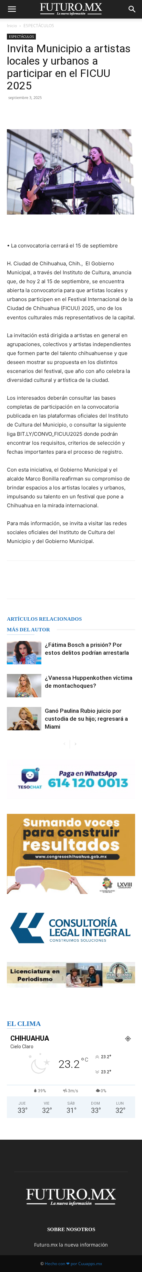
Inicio (12, 26)
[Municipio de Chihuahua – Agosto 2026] (71, 779)
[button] (12, 9)
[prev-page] (64, 744)
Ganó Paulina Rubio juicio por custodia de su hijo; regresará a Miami (86, 718)
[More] (86, 113)
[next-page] (75, 744)
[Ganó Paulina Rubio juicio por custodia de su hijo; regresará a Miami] (24, 719)
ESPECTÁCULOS (38, 26)
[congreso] (71, 854)
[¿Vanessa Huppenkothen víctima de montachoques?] (24, 686)
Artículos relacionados (44, 619)
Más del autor (28, 629)
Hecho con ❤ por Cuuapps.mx (73, 1264)
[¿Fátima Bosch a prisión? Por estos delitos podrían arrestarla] (24, 653)
